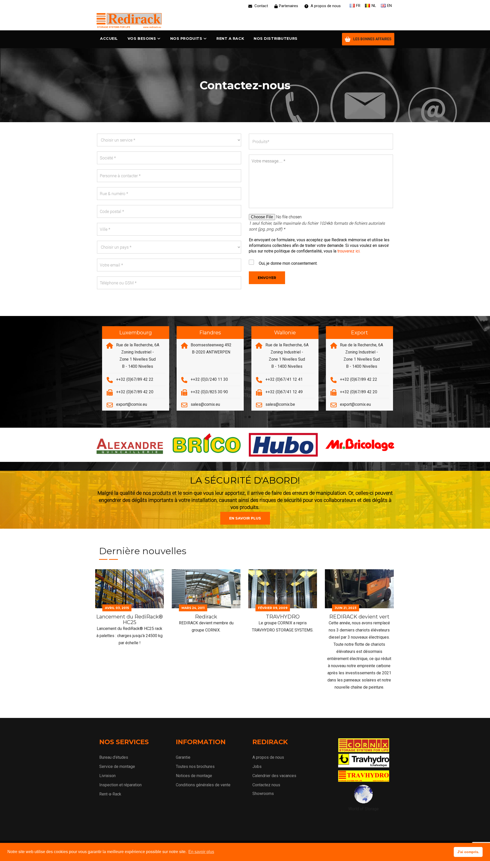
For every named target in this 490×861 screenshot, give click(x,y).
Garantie (183, 757)
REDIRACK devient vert (359, 616)
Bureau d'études (113, 757)
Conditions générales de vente (203, 784)
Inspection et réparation (120, 784)
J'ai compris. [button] (468, 852)
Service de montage (117, 766)
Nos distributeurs (276, 38)
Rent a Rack (230, 38)
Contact (260, 6)
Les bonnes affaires (372, 39)
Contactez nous (266, 784)
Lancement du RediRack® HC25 (129, 619)
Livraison (107, 775)
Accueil (109, 38)
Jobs (257, 766)
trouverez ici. (348, 251)
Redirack (206, 616)
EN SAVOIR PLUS (245, 518)
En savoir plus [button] (201, 852)
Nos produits (186, 38)
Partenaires (288, 6)
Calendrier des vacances (274, 775)
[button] (245, 417)
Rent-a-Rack (110, 794)
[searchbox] (323, 141)
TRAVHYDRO (283, 616)
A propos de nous (325, 6)
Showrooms (263, 793)
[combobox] (321, 141)
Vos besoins (142, 38)
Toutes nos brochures (195, 766)
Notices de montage (194, 775)
